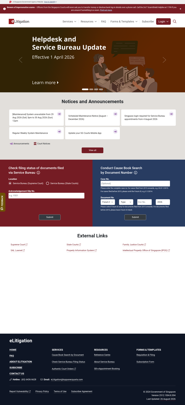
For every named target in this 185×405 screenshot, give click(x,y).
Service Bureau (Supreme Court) (28, 183)
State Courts (73, 244)
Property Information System (81, 250)
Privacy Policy (42, 391)
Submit (49, 217)
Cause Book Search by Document (68, 355)
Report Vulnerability (19, 391)
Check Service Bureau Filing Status (68, 362)
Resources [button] (87, 21)
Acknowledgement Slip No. (22, 191)
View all (92, 150)
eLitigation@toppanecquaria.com (67, 379)
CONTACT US (16, 373)
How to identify (49, 2)
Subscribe (148, 21)
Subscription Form (145, 362)
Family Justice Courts (133, 244)
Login (162, 21)
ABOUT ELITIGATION (20, 361)
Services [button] (68, 21)
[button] (174, 21)
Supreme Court (18, 244)
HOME (12, 349)
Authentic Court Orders (63, 369)
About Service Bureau (104, 362)
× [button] (180, 8)
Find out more (106, 10)
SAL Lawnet (17, 250)
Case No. (105, 179)
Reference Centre (102, 355)
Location (13, 179)
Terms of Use (60, 391)
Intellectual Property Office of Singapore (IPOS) (145, 250)
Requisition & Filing (146, 355)
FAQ (103, 21)
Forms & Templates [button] (123, 21)
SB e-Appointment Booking (107, 369)
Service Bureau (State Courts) (64, 183)
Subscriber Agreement (81, 391)
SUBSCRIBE (15, 367)
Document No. (107, 197)
